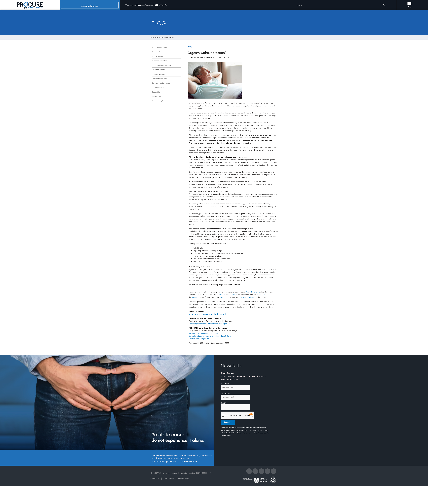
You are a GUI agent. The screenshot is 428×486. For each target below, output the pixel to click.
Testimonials (156, 96)
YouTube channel (253, 292)
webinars (233, 294)
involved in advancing (248, 297)
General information (159, 61)
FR (384, 5)
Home (152, 37)
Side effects (159, 88)
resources (261, 294)
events (222, 297)
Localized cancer (158, 70)
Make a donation (89, 6)
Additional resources (159, 47)
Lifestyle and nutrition (163, 65)
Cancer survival (157, 56)
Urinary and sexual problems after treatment (207, 314)
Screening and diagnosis (161, 83)
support (195, 297)
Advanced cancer (158, 52)
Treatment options (159, 101)
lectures (222, 294)
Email (223, 403)
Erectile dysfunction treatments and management (209, 324)
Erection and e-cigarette (199, 339)
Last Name (226, 393)
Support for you (157, 92)
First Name (226, 383)
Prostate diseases (158, 74)
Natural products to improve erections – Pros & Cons (210, 336)
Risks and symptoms (159, 79)
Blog (156, 37)
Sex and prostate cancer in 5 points (203, 333)
